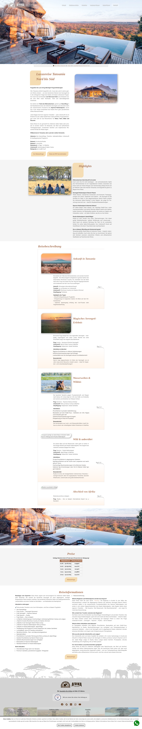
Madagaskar (121, 715)
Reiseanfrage (71, 579)
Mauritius (122, 714)
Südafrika (54, 711)
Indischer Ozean (94, 5)
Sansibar (88, 714)
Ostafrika (84, 5)
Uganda (88, 715)
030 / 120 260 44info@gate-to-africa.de (31, 5)
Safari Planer (106, 5)
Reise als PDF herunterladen (57, 154)
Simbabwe (54, 715)
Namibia (54, 712)
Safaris (20, 712)
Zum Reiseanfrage (71, 520)
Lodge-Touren (20, 715)
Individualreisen (20, 711)
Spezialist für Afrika (66, 691)
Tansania (96, 600)
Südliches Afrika (73, 5)
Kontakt (115, 5)
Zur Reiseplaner (71, 528)
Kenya (88, 711)
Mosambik (122, 711)
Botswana (54, 714)
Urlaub (64, 5)
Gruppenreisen (20, 714)
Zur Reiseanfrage (38, 154)
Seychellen (121, 712)
